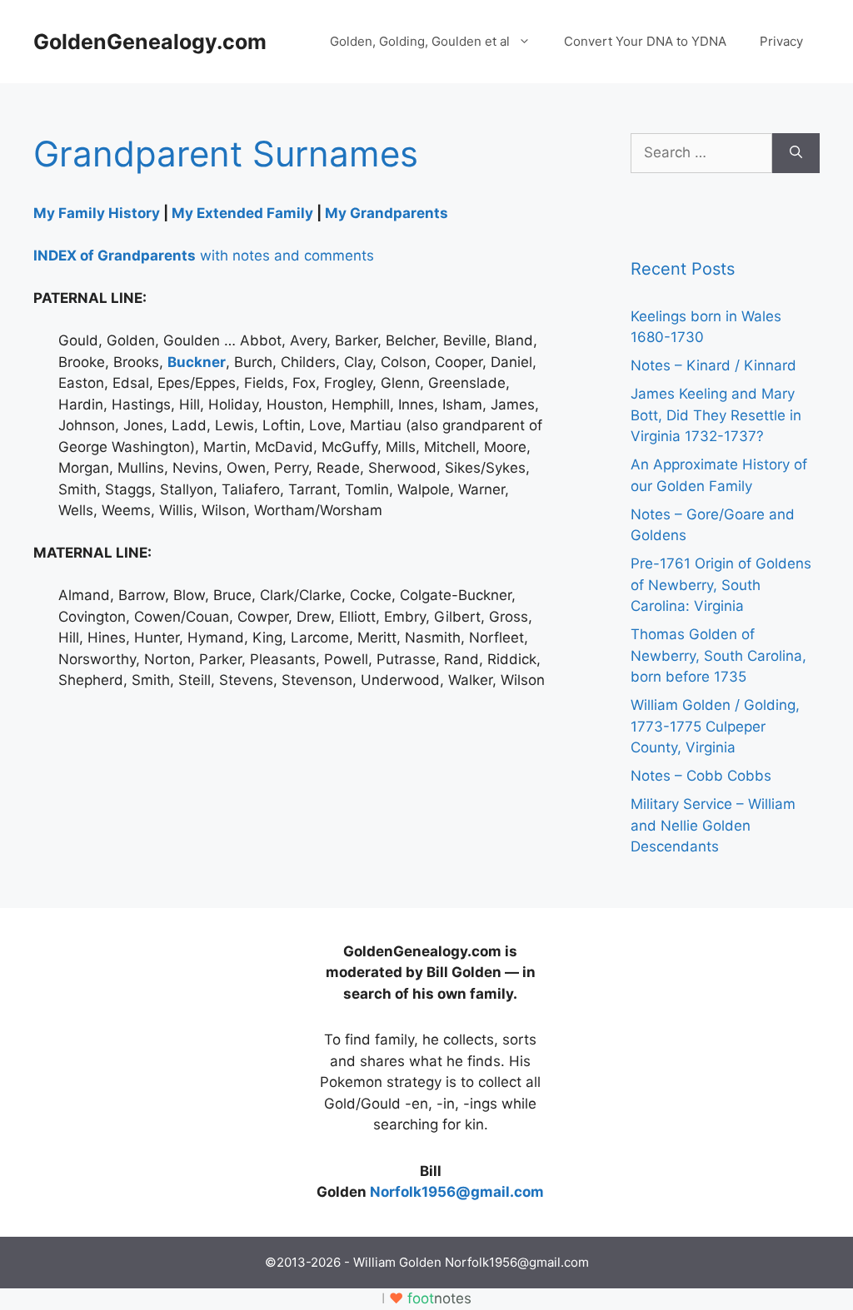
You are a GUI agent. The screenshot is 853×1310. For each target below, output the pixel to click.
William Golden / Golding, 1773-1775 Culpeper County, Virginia (715, 726)
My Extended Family (242, 213)
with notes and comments (203, 255)
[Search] (796, 153)
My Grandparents (386, 213)
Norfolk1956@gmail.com (457, 1191)
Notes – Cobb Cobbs (701, 775)
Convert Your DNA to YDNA (645, 41)
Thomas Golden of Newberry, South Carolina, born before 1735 (718, 655)
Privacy (781, 41)
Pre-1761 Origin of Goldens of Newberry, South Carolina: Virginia (721, 584)
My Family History (96, 213)
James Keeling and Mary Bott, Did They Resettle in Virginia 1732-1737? (716, 414)
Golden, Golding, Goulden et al (420, 41)
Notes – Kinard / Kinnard (713, 365)
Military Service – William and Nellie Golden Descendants (713, 825)
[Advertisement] (158, 1045)
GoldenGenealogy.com (150, 41)
